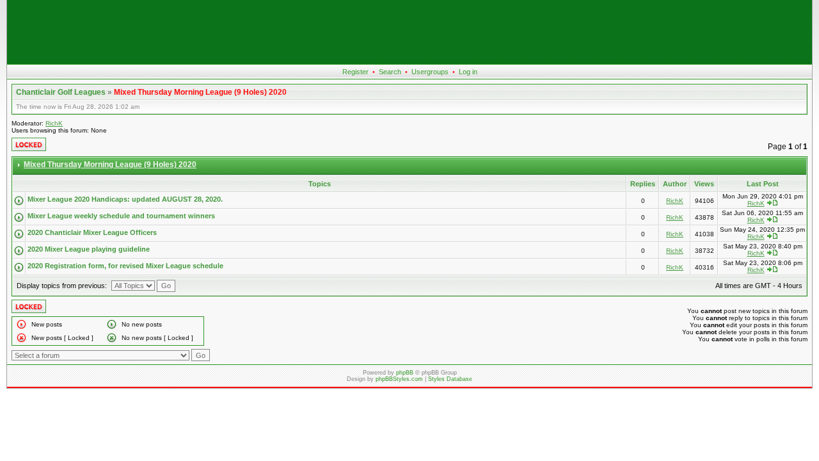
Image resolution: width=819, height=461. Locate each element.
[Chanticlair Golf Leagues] (409, 61)
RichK (54, 123)
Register (355, 72)
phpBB (404, 372)
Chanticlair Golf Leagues (61, 92)
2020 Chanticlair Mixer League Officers (92, 232)
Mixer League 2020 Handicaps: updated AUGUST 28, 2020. (125, 199)
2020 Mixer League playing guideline (89, 249)
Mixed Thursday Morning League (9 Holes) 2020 (200, 92)
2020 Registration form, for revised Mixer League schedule (125, 266)
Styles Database (450, 379)
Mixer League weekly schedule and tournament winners (121, 216)
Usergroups (430, 72)
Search (390, 72)
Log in (468, 72)
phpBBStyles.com (399, 379)
